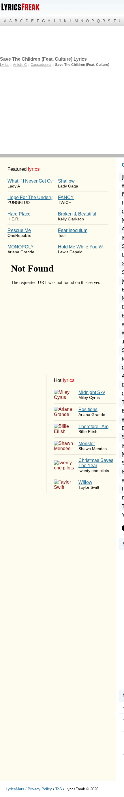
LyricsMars (15, 789)
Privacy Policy (40, 789)
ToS (58, 789)
